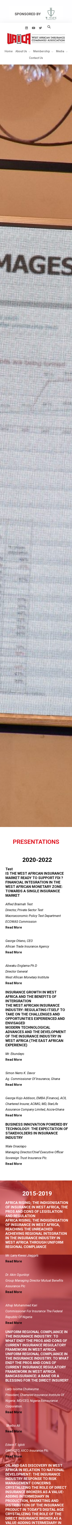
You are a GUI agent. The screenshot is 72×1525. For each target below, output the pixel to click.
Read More (13, 927)
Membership (41, 51)
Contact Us (36, 57)
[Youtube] (33, 28)
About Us (21, 51)
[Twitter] (40, 28)
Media (60, 51)
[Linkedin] (26, 28)
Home (9, 51)
